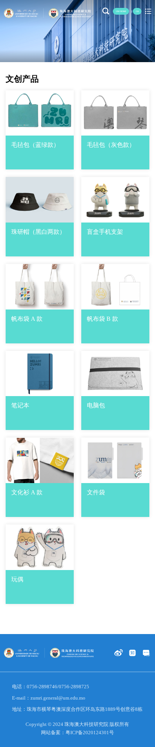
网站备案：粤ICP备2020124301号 (77, 732)
